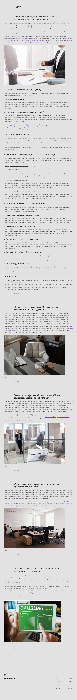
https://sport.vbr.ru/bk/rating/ (15, 590)
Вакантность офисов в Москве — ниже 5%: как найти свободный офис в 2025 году (37, 396)
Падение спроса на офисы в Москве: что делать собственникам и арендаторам (37, 308)
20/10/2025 (17, 554)
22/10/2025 (17, 470)
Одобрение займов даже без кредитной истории (28, 127)
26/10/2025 (17, 293)
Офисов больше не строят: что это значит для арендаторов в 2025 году (36, 485)
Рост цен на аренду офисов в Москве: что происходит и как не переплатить (34, 18)
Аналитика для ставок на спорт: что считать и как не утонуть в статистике (37, 570)
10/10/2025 (17, 648)
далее (5, 377)
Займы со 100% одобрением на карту (57, 417)
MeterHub (9, 678)
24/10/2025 (17, 381)
